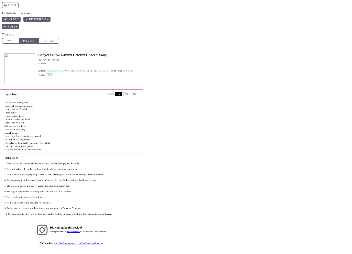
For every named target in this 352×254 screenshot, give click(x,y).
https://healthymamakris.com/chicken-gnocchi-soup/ (78, 243)
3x (134, 94)
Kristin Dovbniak (54, 70)
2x (126, 94)
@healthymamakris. (73, 232)
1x (118, 94)
